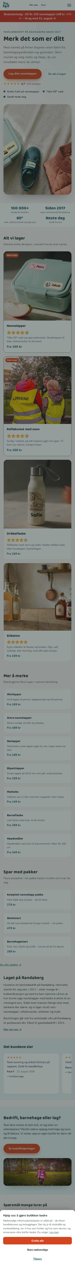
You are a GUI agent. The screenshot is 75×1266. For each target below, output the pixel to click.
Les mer (54, 1232)
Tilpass (37, 1258)
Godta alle (37, 1240)
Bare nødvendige (37, 1249)
